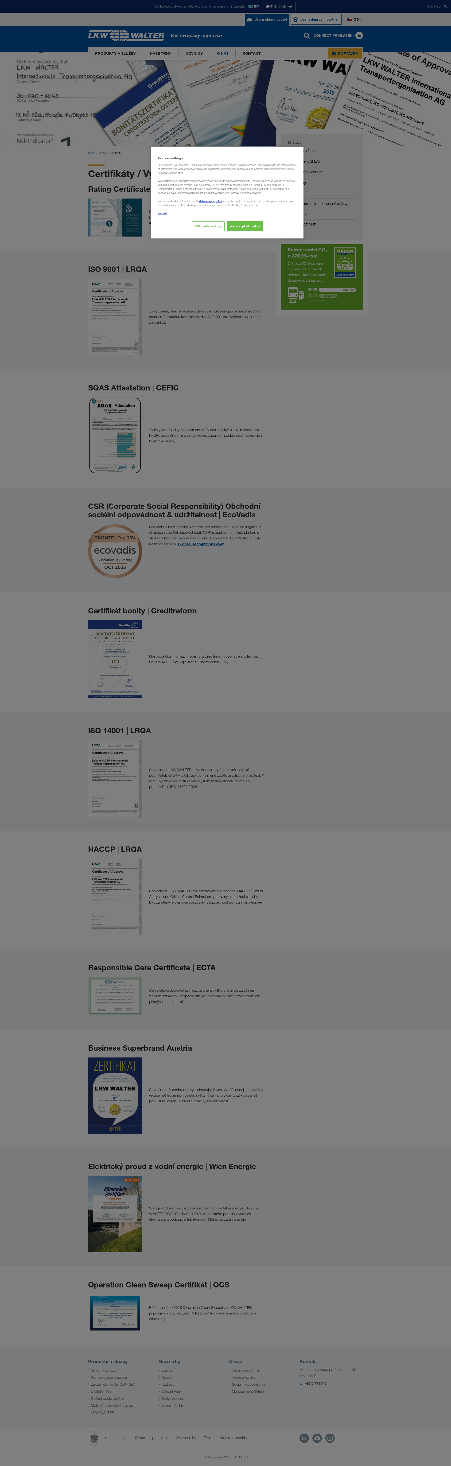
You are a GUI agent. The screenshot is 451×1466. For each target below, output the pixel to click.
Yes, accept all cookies (245, 226)
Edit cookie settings (208, 226)
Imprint (162, 213)
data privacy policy (210, 201)
